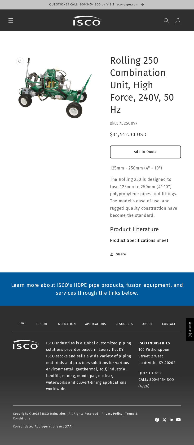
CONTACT (169, 324)
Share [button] (121, 254)
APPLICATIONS (95, 324)
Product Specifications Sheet (139, 240)
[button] (11, 20)
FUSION (41, 324)
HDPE (22, 323)
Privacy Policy (111, 413)
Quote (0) (190, 330)
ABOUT (147, 324)
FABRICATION (66, 324)
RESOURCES (124, 324)
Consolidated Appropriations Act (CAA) (42, 426)
